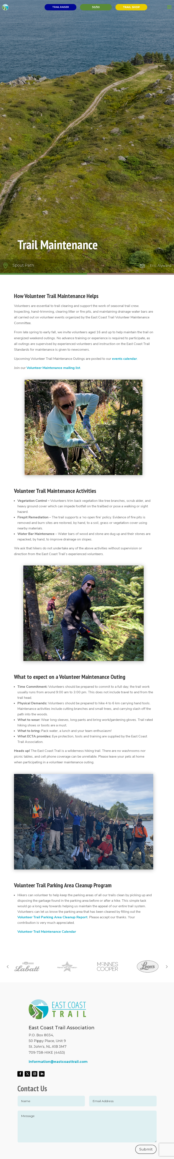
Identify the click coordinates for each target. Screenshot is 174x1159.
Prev (7, 966)
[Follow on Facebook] (20, 1074)
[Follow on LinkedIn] (42, 1074)
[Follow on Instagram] (34, 1074)
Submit (146, 1149)
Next (166, 966)
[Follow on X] (27, 1074)
